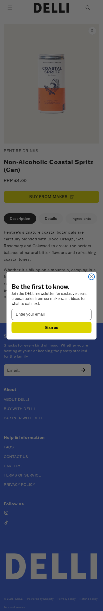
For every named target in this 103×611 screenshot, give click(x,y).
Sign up (51, 327)
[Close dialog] (91, 277)
